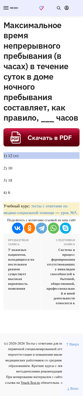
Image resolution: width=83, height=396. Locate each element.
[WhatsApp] (53, 228)
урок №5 (68, 212)
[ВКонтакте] (17, 228)
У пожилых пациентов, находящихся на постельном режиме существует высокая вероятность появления (21, 269)
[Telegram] (41, 228)
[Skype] (65, 228)
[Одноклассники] (29, 228)
